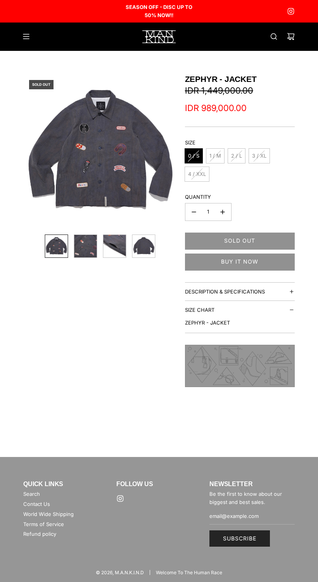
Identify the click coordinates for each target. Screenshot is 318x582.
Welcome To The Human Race (189, 572)
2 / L (236, 156)
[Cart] (290, 36)
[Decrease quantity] (193, 212)
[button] (33, 151)
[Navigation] (26, 36)
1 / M (215, 156)
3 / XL (259, 156)
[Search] (273, 36)
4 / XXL (197, 174)
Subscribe (239, 538)
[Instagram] (290, 11)
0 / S (193, 156)
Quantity (198, 197)
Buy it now (239, 261)
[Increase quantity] (222, 212)
